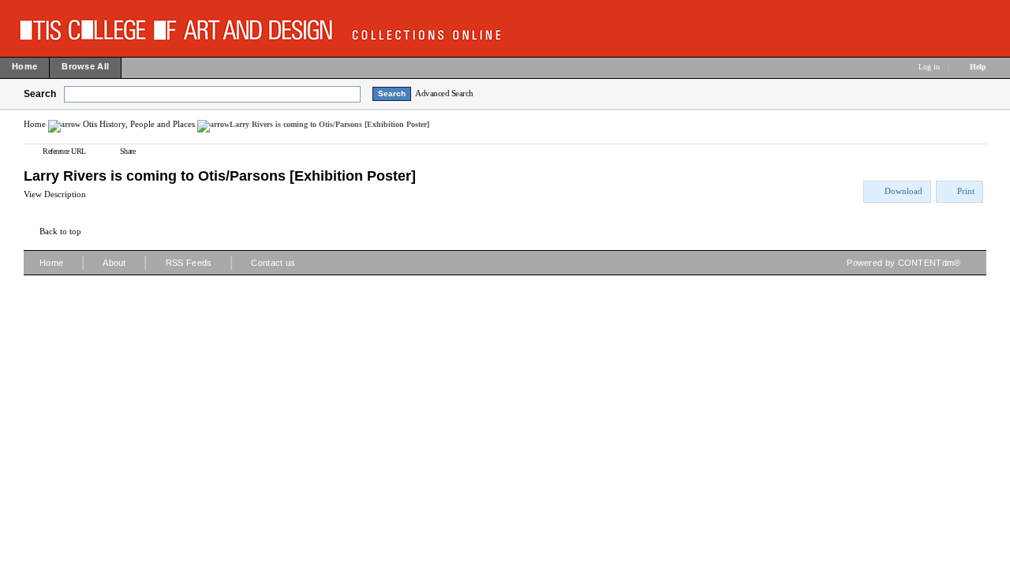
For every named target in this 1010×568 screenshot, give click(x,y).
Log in (929, 66)
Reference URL (64, 151)
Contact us (273, 262)
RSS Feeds (189, 262)
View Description (55, 194)
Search (40, 93)
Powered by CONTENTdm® (903, 262)
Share (128, 151)
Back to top (60, 231)
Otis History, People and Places (139, 124)
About (114, 262)
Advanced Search (444, 93)
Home (35, 124)
